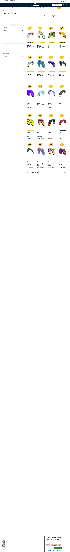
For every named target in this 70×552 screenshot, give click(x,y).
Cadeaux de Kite (46, 7)
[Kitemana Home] (35, 4)
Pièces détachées (38, 7)
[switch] (4, 547)
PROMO (59, 7)
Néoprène (25, 7)
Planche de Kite (15, 7)
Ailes (10, 7)
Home (4, 10)
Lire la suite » (47, 20)
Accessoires (31, 7)
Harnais (21, 7)
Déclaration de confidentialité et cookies (54, 550)
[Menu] (5, 540)
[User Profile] (64, 5)
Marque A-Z (53, 7)
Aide (61, 1)
